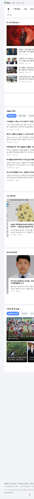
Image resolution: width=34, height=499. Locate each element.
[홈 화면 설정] (30, 495)
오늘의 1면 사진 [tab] (13, 313)
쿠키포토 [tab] (24, 313)
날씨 (22, 3)
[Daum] (5, 3)
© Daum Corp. (9, 492)
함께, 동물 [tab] (22, 116)
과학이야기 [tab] (11, 116)
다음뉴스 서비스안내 (10, 483)
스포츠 (18, 3)
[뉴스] (8, 3)
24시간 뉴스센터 (23, 483)
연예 (13, 3)
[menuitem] (8, 9)
